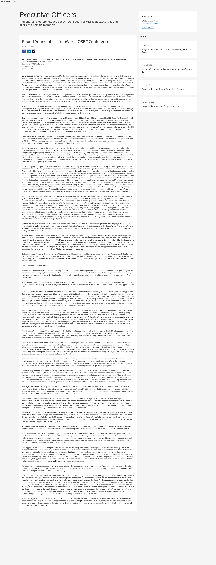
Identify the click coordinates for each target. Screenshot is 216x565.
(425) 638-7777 (148, 27)
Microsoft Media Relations (152, 23)
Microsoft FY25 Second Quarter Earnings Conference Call (167, 70)
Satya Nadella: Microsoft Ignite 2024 (159, 106)
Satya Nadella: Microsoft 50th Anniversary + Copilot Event (166, 50)
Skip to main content (8, 1)
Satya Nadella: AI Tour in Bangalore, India (162, 89)
